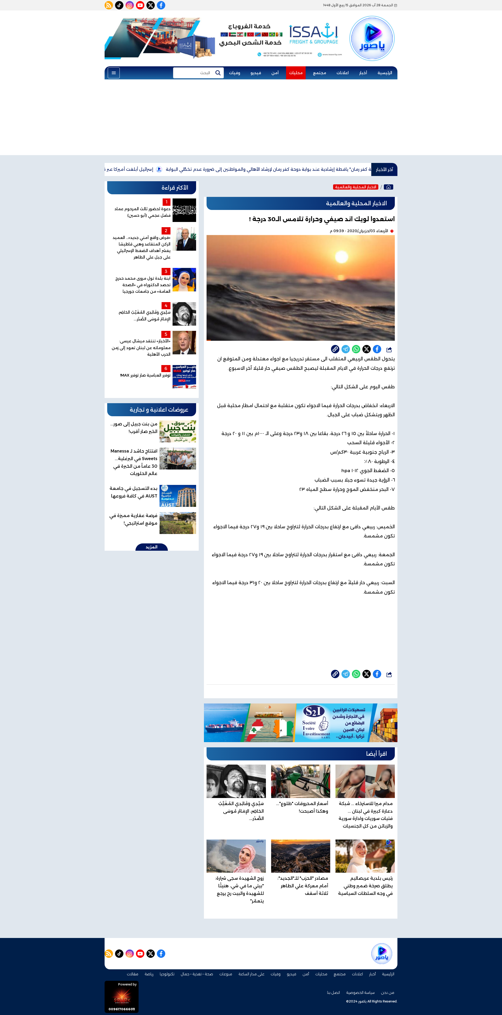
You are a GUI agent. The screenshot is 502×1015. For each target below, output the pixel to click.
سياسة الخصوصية (360, 992)
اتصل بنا (333, 992)
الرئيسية (385, 73)
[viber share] (345, 349)
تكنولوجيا (167, 974)
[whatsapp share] (356, 349)
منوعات (225, 974)
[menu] (114, 72)
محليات (296, 73)
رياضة (149, 974)
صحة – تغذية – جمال (197, 974)
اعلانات (342, 73)
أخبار (363, 73)
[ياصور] (372, 29)
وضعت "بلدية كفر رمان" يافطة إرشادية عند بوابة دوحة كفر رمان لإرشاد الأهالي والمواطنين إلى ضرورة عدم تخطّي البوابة (318, 169)
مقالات (132, 974)
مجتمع (319, 73)
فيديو (255, 73)
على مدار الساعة (251, 974)
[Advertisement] (251, 118)
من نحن (387, 992)
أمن (275, 73)
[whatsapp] (335, 349)
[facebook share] (377, 349)
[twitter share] (366, 349)
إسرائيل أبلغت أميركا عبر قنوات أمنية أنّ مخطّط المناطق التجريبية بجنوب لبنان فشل (108, 169)
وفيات (234, 73)
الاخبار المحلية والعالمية (355, 187)
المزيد (151, 547)
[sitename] (381, 953)
